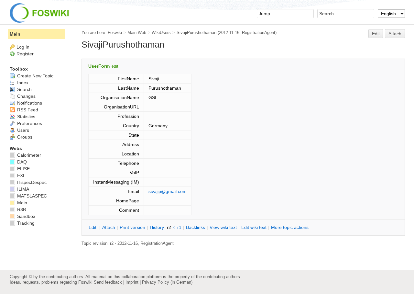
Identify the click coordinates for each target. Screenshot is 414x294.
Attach (394, 33)
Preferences (29, 123)
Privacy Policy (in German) (167, 282)
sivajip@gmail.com (167, 191)
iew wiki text (223, 227)
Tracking (25, 223)
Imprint (131, 282)
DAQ (21, 161)
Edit (376, 33)
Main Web (136, 32)
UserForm (99, 66)
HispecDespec (31, 182)
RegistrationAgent (258, 32)
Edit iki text (254, 227)
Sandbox (25, 216)
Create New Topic (34, 75)
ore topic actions (290, 227)
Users (22, 130)
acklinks (195, 227)
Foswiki (115, 32)
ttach (108, 227)
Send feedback (108, 282)
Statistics (25, 116)
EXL (21, 175)
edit (115, 66)
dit (93, 227)
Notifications (29, 103)
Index (22, 82)
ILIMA (22, 189)
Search (24, 89)
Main (15, 34)
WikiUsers (161, 32)
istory (157, 227)
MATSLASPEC (31, 195)
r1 (179, 227)
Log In (22, 47)
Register (25, 53)
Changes (26, 96)
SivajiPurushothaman (196, 32)
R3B (21, 209)
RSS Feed (27, 109)
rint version (132, 227)
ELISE (23, 168)
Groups (24, 137)
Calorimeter (28, 155)
